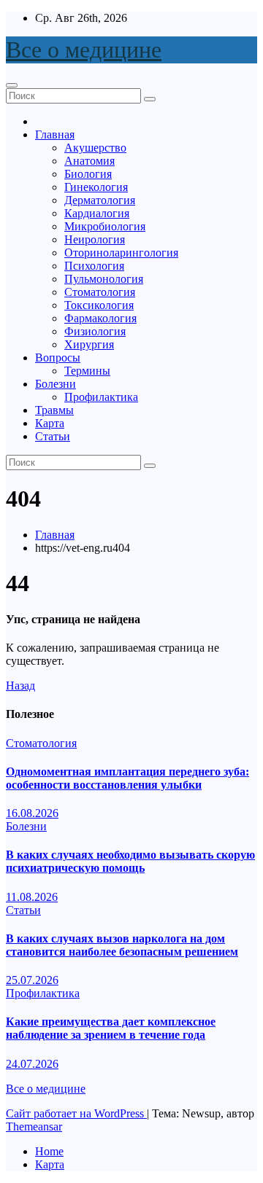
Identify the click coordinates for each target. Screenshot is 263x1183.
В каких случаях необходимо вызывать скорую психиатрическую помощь (130, 861)
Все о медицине (83, 49)
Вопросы (57, 357)
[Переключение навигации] (12, 85)
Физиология (95, 331)
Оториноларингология (121, 252)
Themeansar (34, 1126)
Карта (49, 423)
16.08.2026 (32, 813)
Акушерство (95, 147)
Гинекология (96, 187)
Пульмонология (103, 279)
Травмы (54, 410)
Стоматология (99, 292)
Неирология (94, 239)
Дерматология (99, 200)
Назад (20, 685)
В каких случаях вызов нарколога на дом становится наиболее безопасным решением (122, 945)
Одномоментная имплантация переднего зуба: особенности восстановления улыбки (127, 778)
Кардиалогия (96, 213)
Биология (88, 174)
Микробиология (104, 226)
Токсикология (99, 305)
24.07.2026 (32, 1064)
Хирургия (89, 344)
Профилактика (101, 397)
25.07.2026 (32, 980)
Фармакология (100, 318)
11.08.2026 (32, 897)
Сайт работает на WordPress (76, 1113)
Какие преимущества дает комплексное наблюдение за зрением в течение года (111, 1028)
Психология (94, 265)
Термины (87, 370)
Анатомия (89, 161)
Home (49, 1151)
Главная (55, 134)
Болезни (55, 384)
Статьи (52, 436)
